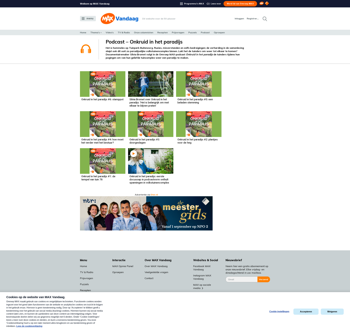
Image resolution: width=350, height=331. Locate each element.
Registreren (253, 18)
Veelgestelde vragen (156, 272)
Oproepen (219, 32)
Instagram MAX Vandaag (202, 277)
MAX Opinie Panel (122, 266)
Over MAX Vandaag (156, 266)
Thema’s (95, 32)
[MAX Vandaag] (119, 18)
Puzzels (192, 32)
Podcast (205, 32)
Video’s (110, 32)
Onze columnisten (143, 32)
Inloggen (239, 18)
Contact (149, 278)
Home (83, 32)
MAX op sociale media (202, 286)
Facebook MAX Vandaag (202, 268)
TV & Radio (124, 32)
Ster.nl (154, 194)
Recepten (162, 32)
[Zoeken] (264, 18)
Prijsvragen (178, 32)
